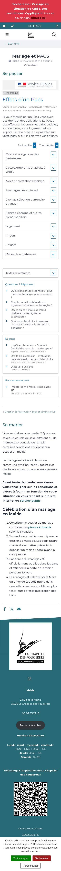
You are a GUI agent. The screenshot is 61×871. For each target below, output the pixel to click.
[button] (30, 156)
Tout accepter (20, 858)
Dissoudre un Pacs (22, 366)
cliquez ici (38, 17)
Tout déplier (47, 145)
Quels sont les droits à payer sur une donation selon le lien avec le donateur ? (30, 324)
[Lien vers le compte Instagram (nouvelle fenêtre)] (57, 26)
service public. (30, 500)
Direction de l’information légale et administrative (30, 411)
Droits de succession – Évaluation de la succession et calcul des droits (32, 357)
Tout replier (25, 145)
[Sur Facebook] (5, 609)
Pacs (36, 117)
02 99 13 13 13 (30, 713)
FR (35, 25)
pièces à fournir (39, 527)
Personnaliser (30, 865)
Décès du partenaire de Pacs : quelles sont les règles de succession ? (28, 313)
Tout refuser (41, 858)
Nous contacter (30, 725)
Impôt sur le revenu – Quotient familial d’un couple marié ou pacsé (32, 347)
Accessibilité (30, 834)
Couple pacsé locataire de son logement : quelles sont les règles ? (32, 304)
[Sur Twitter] (12, 609)
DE (39, 25)
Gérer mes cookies (30, 828)
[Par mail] (19, 609)
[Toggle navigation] (7, 34)
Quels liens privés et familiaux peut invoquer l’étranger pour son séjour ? (32, 294)
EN (30, 25)
